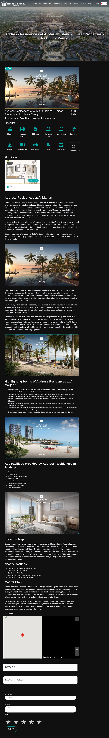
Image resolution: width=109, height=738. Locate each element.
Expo (35, 3)
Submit (11, 729)
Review (7, 705)
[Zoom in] (77, 649)
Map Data (63, 657)
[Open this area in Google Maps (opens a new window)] (45, 657)
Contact (82, 3)
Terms (68, 657)
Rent (45, 3)
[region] (61, 637)
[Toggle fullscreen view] (77, 619)
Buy (40, 3)
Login (97, 3)
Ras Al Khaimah (69, 544)
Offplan (56, 3)
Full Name (8, 694)
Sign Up (90, 3)
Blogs (75, 3)
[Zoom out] (77, 654)
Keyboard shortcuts (55, 657)
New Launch (66, 3)
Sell (50, 3)
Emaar (7, 544)
